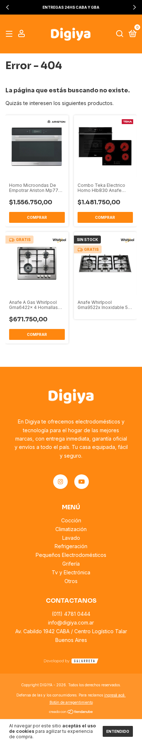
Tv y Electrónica (71, 572)
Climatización (71, 529)
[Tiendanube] (71, 712)
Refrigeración (71, 546)
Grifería (71, 564)
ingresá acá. (115, 695)
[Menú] (10, 34)
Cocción (71, 520)
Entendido (117, 731)
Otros (71, 581)
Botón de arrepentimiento (71, 702)
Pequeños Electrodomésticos (71, 555)
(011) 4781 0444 (71, 614)
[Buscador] (120, 34)
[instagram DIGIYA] (60, 481)
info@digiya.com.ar (71, 622)
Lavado (71, 538)
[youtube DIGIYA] (81, 481)
